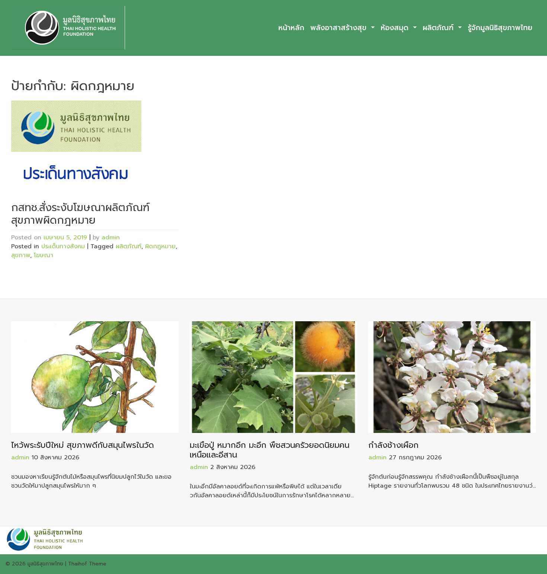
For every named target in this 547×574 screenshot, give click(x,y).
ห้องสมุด (396, 27)
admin (111, 237)
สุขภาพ (20, 255)
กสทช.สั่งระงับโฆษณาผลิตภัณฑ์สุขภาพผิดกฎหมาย (80, 214)
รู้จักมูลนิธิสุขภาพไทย (500, 27)
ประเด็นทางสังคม (63, 246)
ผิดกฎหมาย (160, 246)
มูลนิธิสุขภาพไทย (45, 564)
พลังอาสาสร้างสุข (339, 27)
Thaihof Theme (87, 564)
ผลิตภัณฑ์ (439, 27)
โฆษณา (43, 255)
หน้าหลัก (291, 27)
